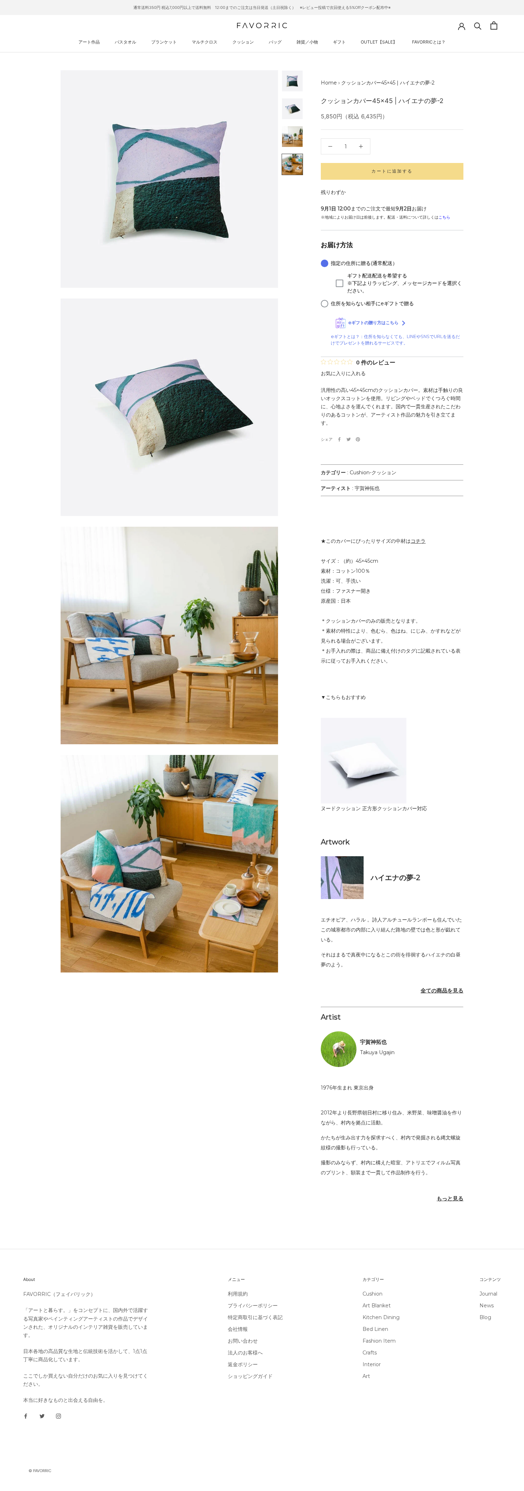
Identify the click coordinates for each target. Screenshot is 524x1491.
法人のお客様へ (245, 1352)
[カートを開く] (493, 25)
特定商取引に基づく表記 (255, 1317)
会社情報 (238, 1329)
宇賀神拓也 (367, 488)
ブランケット (164, 42)
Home (329, 83)
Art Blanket (377, 1305)
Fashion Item (379, 1341)
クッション (243, 42)
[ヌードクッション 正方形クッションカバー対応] (363, 723)
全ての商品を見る (442, 990)
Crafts (370, 1352)
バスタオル (125, 42)
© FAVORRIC (40, 1470)
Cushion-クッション (373, 472)
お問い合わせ (243, 1341)
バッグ (275, 42)
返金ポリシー (243, 1364)
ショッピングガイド (250, 1376)
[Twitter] (348, 439)
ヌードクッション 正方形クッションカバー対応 (374, 808)
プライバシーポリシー (253, 1305)
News (486, 1305)
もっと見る (450, 1198)
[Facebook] (339, 439)
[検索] (478, 25)
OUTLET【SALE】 (379, 42)
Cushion (372, 1294)
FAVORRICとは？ (429, 42)
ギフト (339, 42)
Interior (372, 1364)
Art (366, 1376)
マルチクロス (204, 42)
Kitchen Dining (381, 1317)
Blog (485, 1317)
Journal (488, 1294)
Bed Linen (375, 1329)
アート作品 (89, 42)
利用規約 (238, 1294)
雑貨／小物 (307, 42)
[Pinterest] (358, 439)
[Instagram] (58, 1415)
